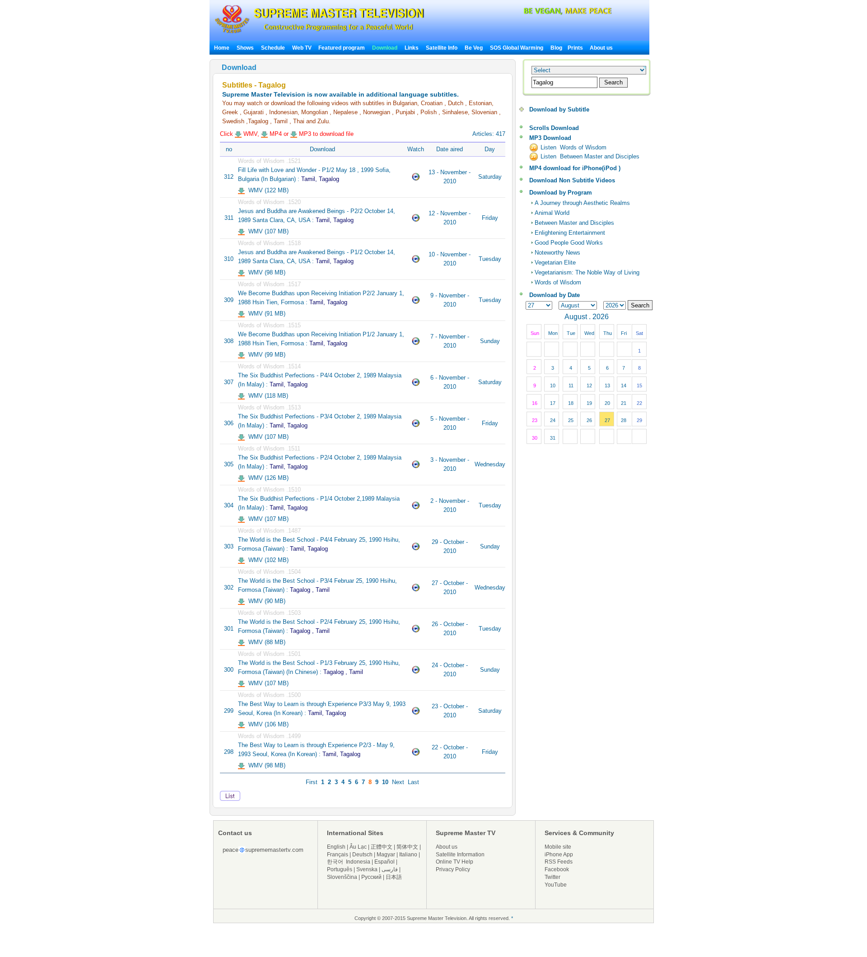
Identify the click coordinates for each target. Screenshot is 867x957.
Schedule (273, 48)
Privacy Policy (453, 869)
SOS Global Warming (516, 48)
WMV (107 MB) (267, 231)
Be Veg (474, 48)
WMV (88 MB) (265, 642)
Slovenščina (342, 877)
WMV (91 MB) (265, 313)
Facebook (557, 869)
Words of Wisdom (558, 282)
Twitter (552, 877)
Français (337, 854)
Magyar (386, 854)
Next (398, 782)
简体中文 (407, 847)
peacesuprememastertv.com (263, 849)
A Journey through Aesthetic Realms (582, 203)
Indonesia (358, 862)
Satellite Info (441, 48)
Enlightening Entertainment (570, 232)
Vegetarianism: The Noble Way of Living (587, 272)
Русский (371, 877)
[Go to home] (319, 33)
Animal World (552, 212)
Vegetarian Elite (555, 262)
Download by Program (560, 192)
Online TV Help (454, 862)
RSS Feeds (559, 862)
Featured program (341, 48)
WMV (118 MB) (266, 395)
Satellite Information (460, 854)
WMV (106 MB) (267, 724)
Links (412, 48)
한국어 (335, 862)
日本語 (394, 877)
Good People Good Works (569, 242)
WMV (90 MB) (265, 601)
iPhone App (559, 854)
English (336, 847)
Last (413, 782)
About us (601, 48)
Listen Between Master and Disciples (590, 156)
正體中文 (381, 847)
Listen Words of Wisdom (573, 147)
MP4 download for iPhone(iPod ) (574, 168)
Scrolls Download (554, 128)
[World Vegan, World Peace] (543, 13)
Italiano (408, 854)
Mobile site (558, 847)
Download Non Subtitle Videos (572, 180)
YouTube (556, 885)
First (311, 782)
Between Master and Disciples (574, 222)
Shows (245, 48)
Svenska (367, 869)
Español (384, 862)
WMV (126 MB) (267, 477)
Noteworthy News (557, 252)
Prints (576, 48)
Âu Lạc (358, 847)
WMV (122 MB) (267, 190)
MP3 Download (550, 138)
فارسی (390, 869)
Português (339, 869)
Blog (556, 48)
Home (221, 48)
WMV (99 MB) (265, 354)
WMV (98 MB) (265, 272)
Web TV (302, 48)
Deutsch (362, 854)
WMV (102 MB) (267, 560)
